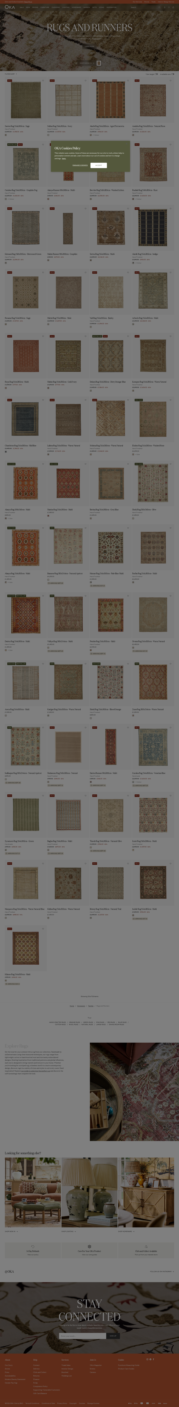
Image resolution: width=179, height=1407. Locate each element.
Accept (98, 165)
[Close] (126, 143)
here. (64, 158)
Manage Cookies (80, 165)
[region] (90, 156)
